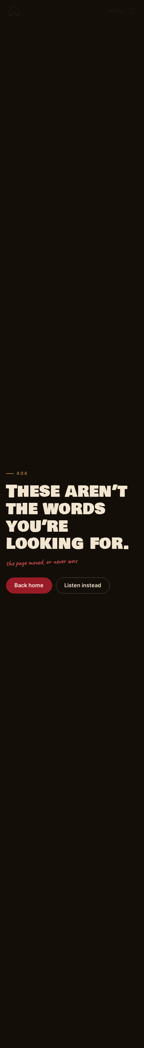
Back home (29, 585)
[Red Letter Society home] (14, 11)
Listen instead (82, 585)
